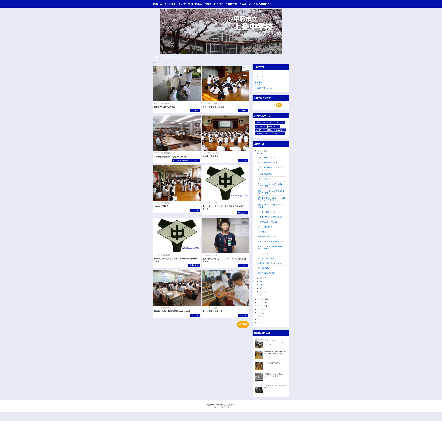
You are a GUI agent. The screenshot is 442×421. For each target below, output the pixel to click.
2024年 (261, 302)
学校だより (242, 213)
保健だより (194, 265)
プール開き (262, 232)
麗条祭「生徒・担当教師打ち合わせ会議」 (173, 311)
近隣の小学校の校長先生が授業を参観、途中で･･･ (271, 247)
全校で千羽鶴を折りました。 (215, 311)
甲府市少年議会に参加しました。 (271, 217)
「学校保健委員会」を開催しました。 (171, 157)
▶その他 (218, 4)
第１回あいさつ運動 (266, 258)
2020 (260, 316)
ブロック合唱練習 (265, 227)
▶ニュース (245, 4)
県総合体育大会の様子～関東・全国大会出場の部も (275, 353)
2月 (261, 292)
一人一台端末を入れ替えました (270, 241)
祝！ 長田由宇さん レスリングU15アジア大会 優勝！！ (271, 199)
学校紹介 (258, 85)
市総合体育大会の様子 (267, 273)
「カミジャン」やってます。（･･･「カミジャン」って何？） (274, 342)
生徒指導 (259, 130)
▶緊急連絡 (231, 4)
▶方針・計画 (186, 4)
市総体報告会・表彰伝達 (268, 222)
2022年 (261, 309)
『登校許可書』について (264, 88)
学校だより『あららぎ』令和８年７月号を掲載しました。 (271, 185)
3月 (261, 288)
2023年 (261, 306)
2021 (260, 313)
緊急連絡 (258, 82)
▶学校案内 (170, 4)
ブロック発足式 (161, 206)
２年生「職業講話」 (212, 156)
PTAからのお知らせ (180, 160)
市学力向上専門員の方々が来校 (270, 263)
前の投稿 (243, 324)
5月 (261, 281)
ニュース (194, 110)
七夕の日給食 (263, 253)
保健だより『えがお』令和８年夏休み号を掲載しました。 (271, 192)
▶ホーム (157, 4)
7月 (261, 154)
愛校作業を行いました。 (165, 107)
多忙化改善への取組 (262, 133)
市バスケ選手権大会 (272, 363)
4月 (261, 285)
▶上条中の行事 (203, 4)
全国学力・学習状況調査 (275, 130)
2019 (260, 319)
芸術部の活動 (263, 268)
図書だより (272, 126)
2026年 (261, 151)
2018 (260, 323)
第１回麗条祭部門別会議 (214, 107)
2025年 (261, 299)
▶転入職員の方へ (262, 4)
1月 (261, 295)
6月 (261, 278)
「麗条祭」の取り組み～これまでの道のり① (275, 375)
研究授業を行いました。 (268, 237)
